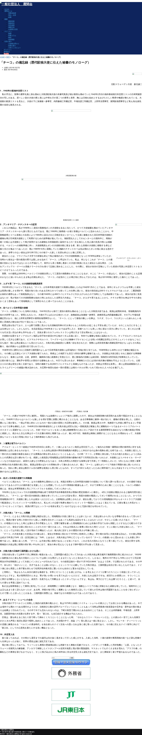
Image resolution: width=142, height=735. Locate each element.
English (6, 53)
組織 (9, 17)
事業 (6, 19)
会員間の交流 (13, 29)
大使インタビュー (14, 47)
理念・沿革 (12, 15)
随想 (8, 57)
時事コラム (12, 35)
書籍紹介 (7, 51)
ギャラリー (8, 49)
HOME (2, 57)
